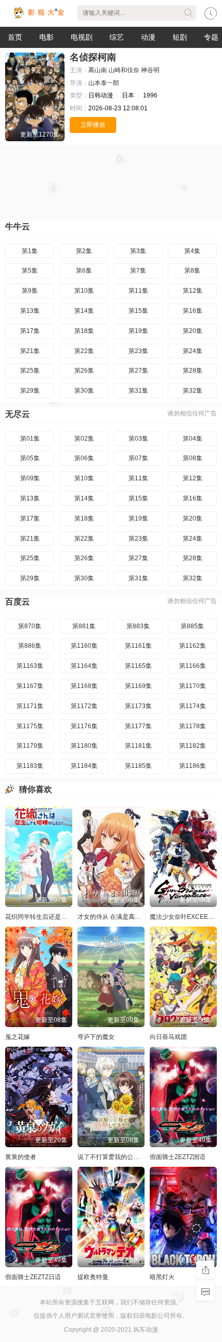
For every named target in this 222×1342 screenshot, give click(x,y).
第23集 (138, 351)
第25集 (30, 370)
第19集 (138, 330)
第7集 (138, 270)
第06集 (84, 458)
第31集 (138, 390)
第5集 (30, 270)
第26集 (84, 370)
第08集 (192, 458)
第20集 (192, 330)
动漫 (148, 37)
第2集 (84, 251)
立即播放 (93, 124)
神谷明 (150, 70)
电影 (46, 37)
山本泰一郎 (103, 83)
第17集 (30, 330)
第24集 (192, 351)
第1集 (30, 251)
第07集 (138, 458)
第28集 (192, 370)
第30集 (84, 390)
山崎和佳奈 (123, 70)
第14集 (84, 310)
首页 (15, 37)
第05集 (30, 458)
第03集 (138, 438)
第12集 (192, 290)
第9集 (30, 290)
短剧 (179, 37)
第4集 (192, 251)
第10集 (84, 290)
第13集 (30, 310)
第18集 (84, 330)
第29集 (30, 390)
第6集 (84, 270)
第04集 (192, 438)
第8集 (192, 270)
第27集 (138, 370)
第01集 (30, 438)
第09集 (30, 478)
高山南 (97, 70)
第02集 (84, 438)
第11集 (138, 290)
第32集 (192, 390)
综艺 (116, 37)
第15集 (138, 310)
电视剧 (81, 37)
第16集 (192, 310)
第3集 (138, 251)
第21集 (30, 351)
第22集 (84, 351)
